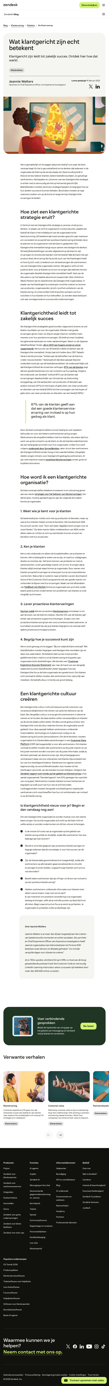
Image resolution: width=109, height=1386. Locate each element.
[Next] (60, 1135)
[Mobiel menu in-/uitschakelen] (103, 5)
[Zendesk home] (10, 5)
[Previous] (49, 1135)
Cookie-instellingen (77, 1375)
